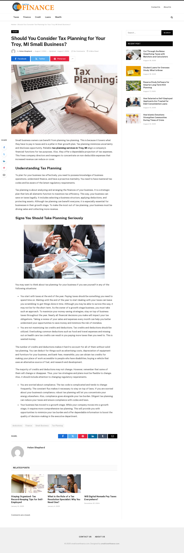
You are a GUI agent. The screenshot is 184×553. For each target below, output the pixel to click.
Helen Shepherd (25, 51)
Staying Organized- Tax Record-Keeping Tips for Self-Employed (27, 499)
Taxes (16, 17)
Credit (38, 17)
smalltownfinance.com (110, 544)
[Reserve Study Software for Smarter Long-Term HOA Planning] (133, 86)
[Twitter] (4, 154)
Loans (48, 17)
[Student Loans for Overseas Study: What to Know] (133, 71)
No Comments (79, 51)
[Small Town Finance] (33, 7)
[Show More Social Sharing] (72, 58)
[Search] (171, 17)
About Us (167, 7)
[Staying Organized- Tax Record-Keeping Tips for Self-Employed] (27, 483)
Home (13, 24)
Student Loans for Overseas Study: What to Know (156, 69)
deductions (17, 426)
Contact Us (155, 7)
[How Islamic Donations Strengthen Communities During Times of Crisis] (133, 118)
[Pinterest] (4, 168)
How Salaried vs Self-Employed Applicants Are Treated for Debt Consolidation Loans (157, 101)
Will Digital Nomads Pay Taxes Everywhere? (100, 498)
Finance (27, 17)
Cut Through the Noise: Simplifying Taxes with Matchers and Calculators (155, 54)
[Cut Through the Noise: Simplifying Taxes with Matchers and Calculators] (133, 55)
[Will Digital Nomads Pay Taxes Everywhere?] (100, 483)
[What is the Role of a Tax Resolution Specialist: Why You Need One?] (64, 483)
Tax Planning (57, 426)
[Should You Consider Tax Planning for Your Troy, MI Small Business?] (64, 99)
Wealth (58, 17)
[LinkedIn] (4, 161)
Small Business (42, 426)
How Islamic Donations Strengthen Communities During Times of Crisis (155, 117)
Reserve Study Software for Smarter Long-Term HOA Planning (156, 85)
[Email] (4, 175)
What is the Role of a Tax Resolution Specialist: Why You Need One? (64, 499)
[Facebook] (4, 147)
